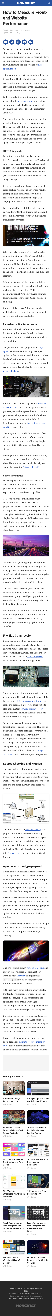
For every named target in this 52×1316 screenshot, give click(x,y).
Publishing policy (24, 1298)
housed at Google (35, 967)
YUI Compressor (35, 656)
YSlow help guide (31, 467)
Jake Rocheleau (11, 30)
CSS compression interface (29, 700)
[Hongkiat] (26, 3)
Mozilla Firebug (33, 829)
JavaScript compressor (32, 708)
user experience (26, 100)
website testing (10, 370)
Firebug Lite (14, 853)
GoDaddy (21, 975)
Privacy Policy (37, 1298)
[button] (5, 42)
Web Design (25, 30)
